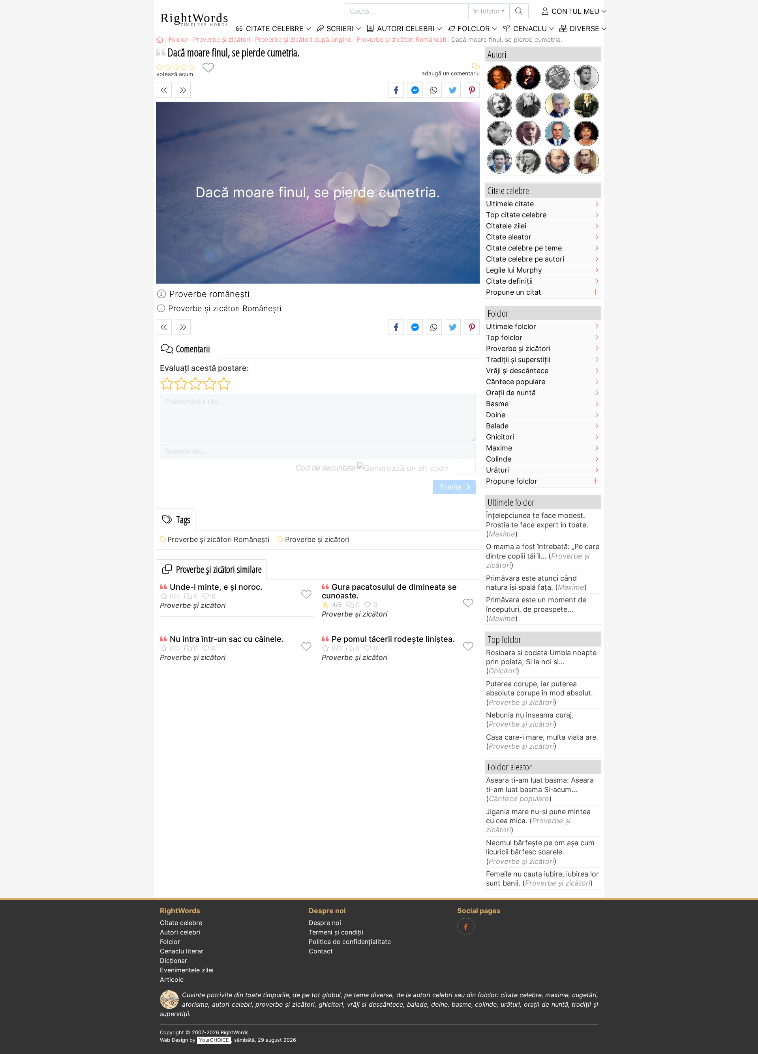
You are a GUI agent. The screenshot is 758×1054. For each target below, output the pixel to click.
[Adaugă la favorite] (208, 68)
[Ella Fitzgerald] (586, 77)
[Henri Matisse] (528, 105)
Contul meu (574, 11)
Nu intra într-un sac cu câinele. (227, 639)
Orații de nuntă (511, 393)
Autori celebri (405, 28)
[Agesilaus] (557, 77)
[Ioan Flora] (499, 133)
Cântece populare (515, 381)
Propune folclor (511, 481)
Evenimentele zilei (187, 970)
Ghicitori (500, 437)
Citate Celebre (274, 28)
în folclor (486, 11)
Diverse (583, 28)
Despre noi (325, 923)
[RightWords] (160, 39)
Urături (497, 470)
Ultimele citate (510, 204)
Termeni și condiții (336, 932)
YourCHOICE (214, 1040)
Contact (321, 951)
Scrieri (339, 28)
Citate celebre (181, 923)
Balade (497, 426)
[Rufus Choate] (586, 161)
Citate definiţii (509, 281)
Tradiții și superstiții (518, 359)
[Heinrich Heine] (586, 105)
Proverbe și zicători (317, 539)
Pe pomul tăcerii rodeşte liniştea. (393, 639)
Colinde (498, 459)
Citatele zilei (506, 226)
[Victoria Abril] (586, 133)
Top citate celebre (516, 215)
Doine (495, 415)
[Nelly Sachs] (499, 105)
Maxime (499, 448)
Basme (497, 404)
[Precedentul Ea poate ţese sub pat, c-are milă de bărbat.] (164, 90)
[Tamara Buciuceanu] (499, 161)
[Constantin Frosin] (557, 105)
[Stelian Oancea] (557, 133)
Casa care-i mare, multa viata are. (542, 737)
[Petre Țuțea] (528, 161)
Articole (172, 979)
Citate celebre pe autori (525, 259)
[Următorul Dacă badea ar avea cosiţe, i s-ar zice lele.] (183, 90)
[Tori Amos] (528, 77)
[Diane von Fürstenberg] (499, 77)
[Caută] (519, 11)
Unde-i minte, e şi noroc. (216, 587)
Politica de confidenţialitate (350, 942)
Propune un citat (513, 292)
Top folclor (504, 337)
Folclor (473, 28)
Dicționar (173, 960)
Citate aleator (508, 237)
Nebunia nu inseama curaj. (530, 715)
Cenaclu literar (181, 951)
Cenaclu (529, 28)
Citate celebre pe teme (524, 248)
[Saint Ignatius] (557, 161)
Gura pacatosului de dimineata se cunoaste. (389, 591)
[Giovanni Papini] (528, 133)
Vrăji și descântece (517, 370)
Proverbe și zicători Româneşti (218, 539)
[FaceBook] (466, 926)
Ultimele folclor (511, 326)
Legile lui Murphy (514, 270)
